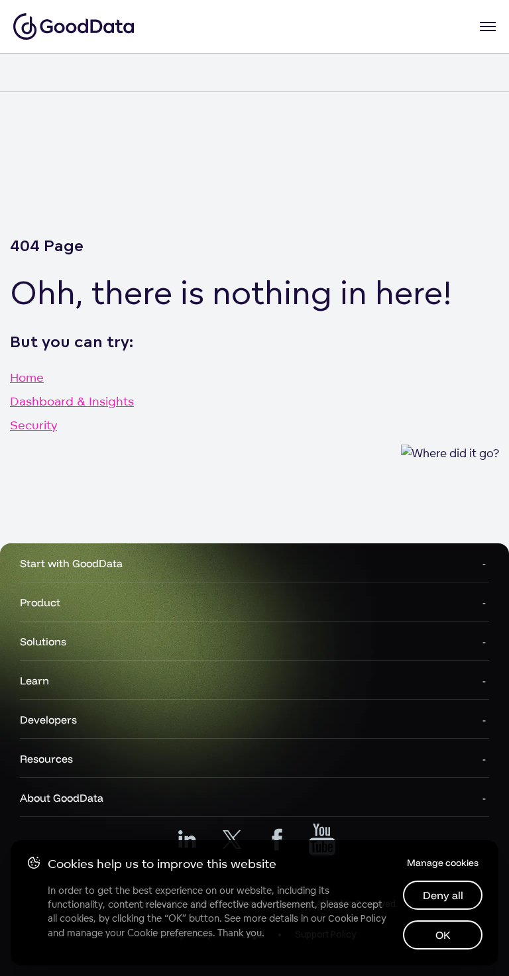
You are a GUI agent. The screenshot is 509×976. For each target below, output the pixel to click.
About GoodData (61, 797)
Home (27, 377)
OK (443, 935)
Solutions (43, 641)
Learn (34, 680)
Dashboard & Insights (72, 401)
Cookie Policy (357, 918)
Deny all (443, 895)
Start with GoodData (71, 563)
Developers (48, 719)
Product (40, 602)
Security (33, 424)
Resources (46, 758)
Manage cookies (443, 863)
